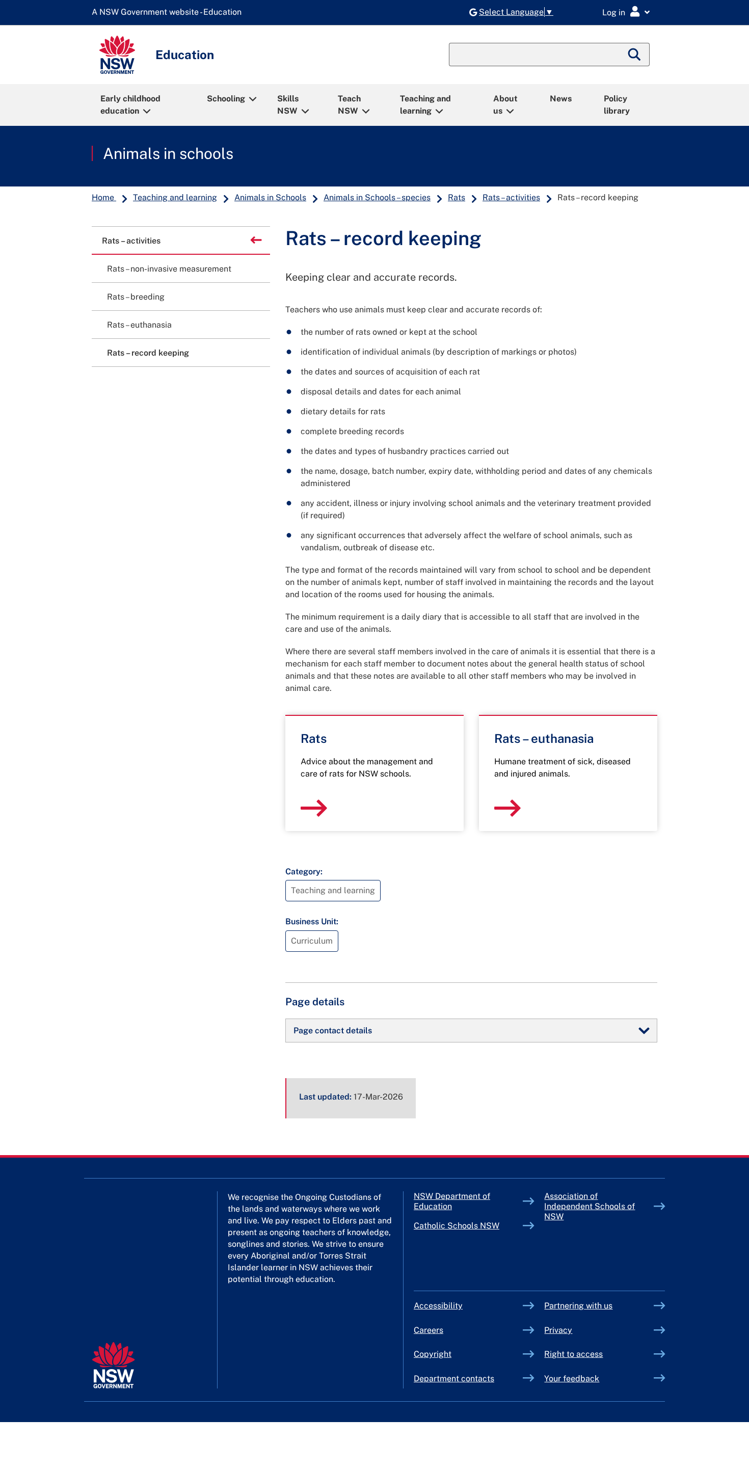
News (561, 98)
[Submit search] (635, 54)
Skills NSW (288, 105)
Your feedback (571, 1378)
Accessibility (438, 1305)
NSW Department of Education (452, 1201)
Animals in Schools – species (377, 197)
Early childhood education (130, 105)
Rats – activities (511, 197)
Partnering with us (578, 1305)
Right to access (573, 1354)
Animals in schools (168, 153)
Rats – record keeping (148, 353)
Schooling (226, 98)
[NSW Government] (113, 1365)
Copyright (432, 1354)
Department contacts (454, 1378)
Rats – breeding (136, 297)
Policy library (617, 105)
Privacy (558, 1330)
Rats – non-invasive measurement (169, 269)
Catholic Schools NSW (468, 1226)
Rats (456, 197)
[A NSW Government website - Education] (169, 12)
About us (505, 105)
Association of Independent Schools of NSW (589, 1206)
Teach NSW (349, 105)
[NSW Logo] (117, 55)
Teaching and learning (425, 105)
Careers (428, 1330)
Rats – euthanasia (139, 325)
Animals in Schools (270, 197)
